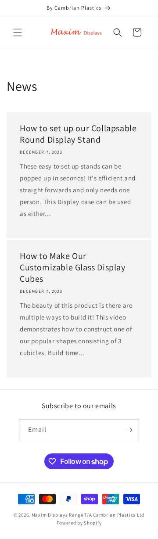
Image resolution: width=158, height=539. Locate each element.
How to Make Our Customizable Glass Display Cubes (73, 267)
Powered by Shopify (79, 523)
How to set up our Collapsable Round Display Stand (78, 133)
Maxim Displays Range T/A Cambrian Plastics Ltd (88, 515)
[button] (17, 32)
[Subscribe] (129, 430)
